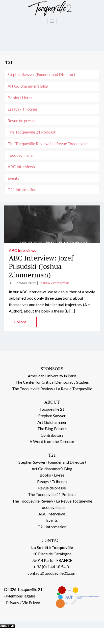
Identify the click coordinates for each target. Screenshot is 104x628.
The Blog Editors (52, 428)
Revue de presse (21, 120)
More (21, 321)
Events (13, 178)
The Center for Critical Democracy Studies (52, 382)
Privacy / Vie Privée (23, 602)
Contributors (52, 435)
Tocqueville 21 (52, 409)
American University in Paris (52, 375)
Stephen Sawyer (52, 415)
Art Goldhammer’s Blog (28, 86)
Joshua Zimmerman (54, 283)
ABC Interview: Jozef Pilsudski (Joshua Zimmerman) (41, 266)
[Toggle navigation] (52, 21)
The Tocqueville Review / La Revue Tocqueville (48, 143)
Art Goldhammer (52, 422)
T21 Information (22, 189)
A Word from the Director (52, 441)
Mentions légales (21, 595)
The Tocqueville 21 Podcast (32, 131)
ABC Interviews (21, 166)
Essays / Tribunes (23, 109)
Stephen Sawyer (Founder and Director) (41, 74)
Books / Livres (20, 97)
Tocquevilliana (20, 155)
